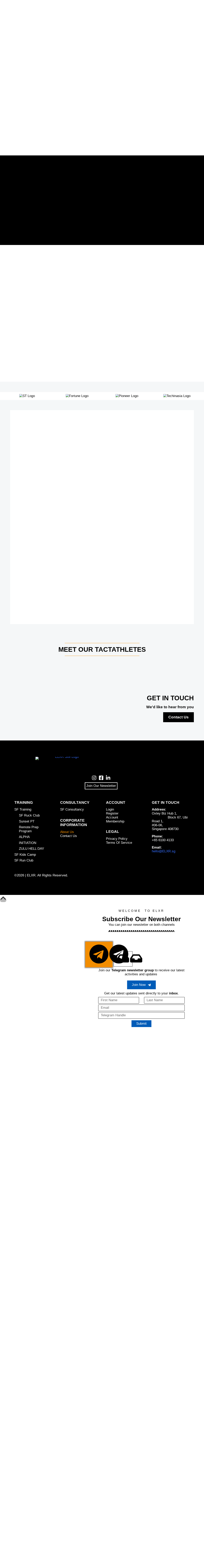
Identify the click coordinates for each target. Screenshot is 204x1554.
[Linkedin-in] (108, 777)
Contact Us (178, 717)
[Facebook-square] (101, 777)
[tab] (99, 954)
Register (112, 813)
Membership (115, 821)
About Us (67, 832)
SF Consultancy (72, 809)
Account (112, 817)
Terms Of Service (119, 843)
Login (110, 809)
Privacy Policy (117, 839)
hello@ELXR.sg (163, 851)
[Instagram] (94, 777)
